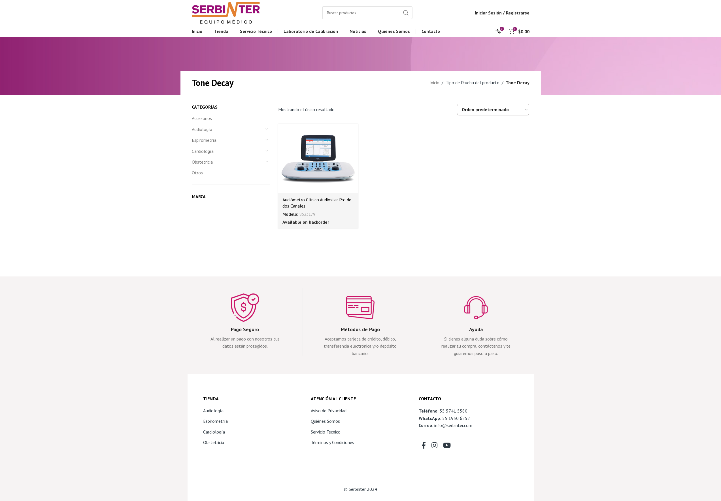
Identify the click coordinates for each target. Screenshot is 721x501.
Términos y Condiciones (332, 442)
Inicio (434, 82)
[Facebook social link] (424, 445)
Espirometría (204, 140)
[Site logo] (226, 12)
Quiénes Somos (325, 421)
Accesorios (202, 118)
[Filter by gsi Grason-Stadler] (210, 206)
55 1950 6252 (456, 418)
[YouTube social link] (447, 445)
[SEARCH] (405, 12)
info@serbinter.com (453, 425)
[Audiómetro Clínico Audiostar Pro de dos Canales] (318, 158)
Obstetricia (202, 162)
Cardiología (203, 151)
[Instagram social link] (434, 445)
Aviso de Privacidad (328, 410)
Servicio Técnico (326, 432)
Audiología (202, 129)
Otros (197, 173)
